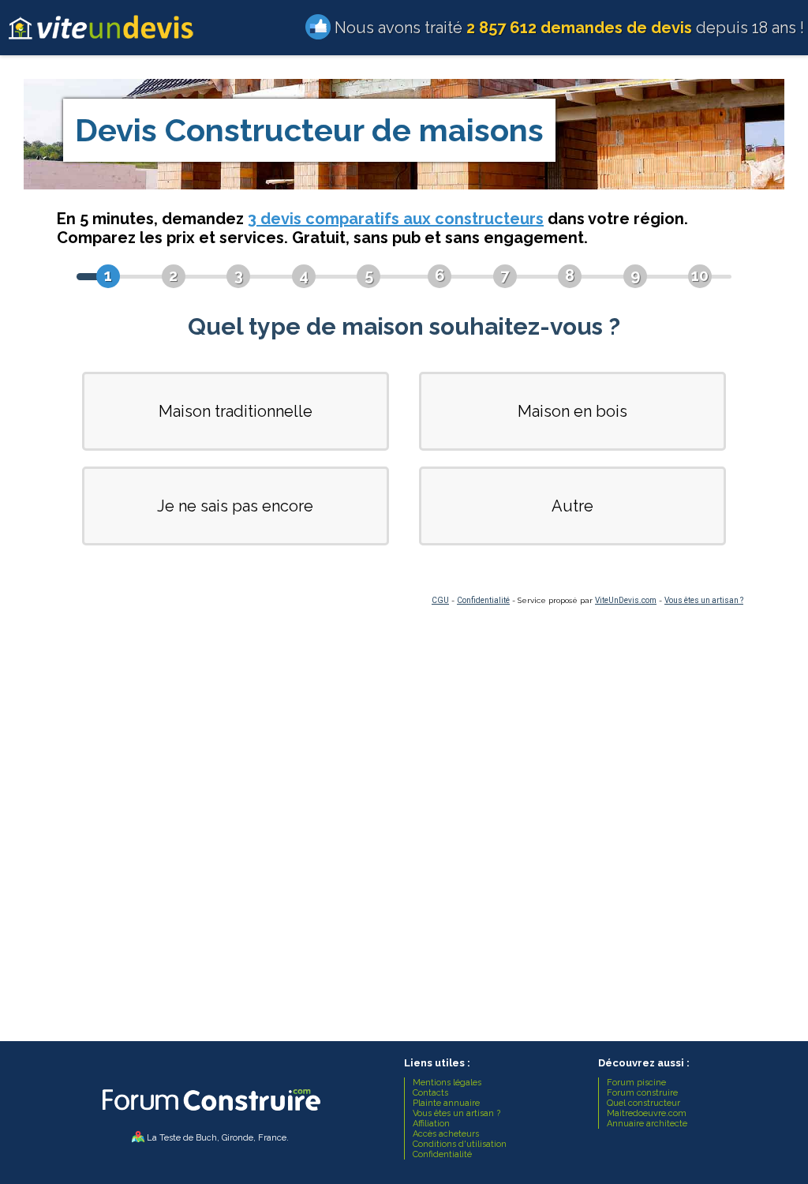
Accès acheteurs (446, 1134)
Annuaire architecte (647, 1123)
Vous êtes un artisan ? (703, 600)
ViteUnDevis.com (625, 600)
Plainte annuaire (446, 1103)
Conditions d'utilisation (460, 1144)
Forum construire (642, 1093)
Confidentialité (483, 600)
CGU (440, 600)
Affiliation (431, 1123)
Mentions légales (447, 1082)
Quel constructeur (643, 1103)
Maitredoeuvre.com (646, 1113)
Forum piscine (636, 1082)
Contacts (430, 1093)
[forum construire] (209, 1115)
